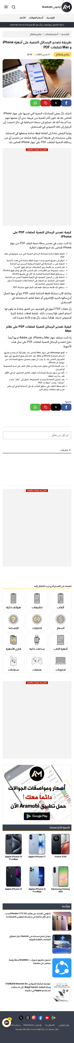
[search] (13, 6)
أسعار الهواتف (36, 17)
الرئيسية (50, 17)
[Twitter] (56, 103)
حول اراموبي (64, 1025)
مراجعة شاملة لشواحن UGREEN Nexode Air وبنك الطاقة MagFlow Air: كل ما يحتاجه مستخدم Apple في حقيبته (28, 987)
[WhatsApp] (35, 103)
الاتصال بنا (50, 1025)
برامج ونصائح (35, 34)
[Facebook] (66, 103)
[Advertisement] (37, 189)
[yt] (47, 1017)
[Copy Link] (45, 103)
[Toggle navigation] (6, 7)
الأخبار (22, 17)
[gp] (53, 1017)
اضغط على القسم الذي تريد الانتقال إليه (52, 586)
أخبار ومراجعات (51, 34)
